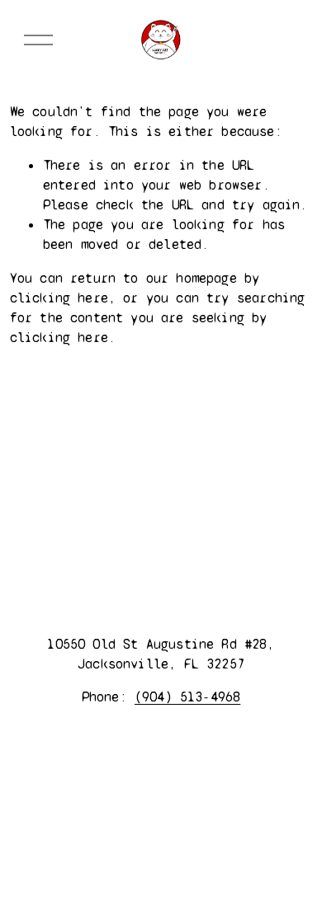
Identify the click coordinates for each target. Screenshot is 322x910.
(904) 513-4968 (187, 697)
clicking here (59, 298)
